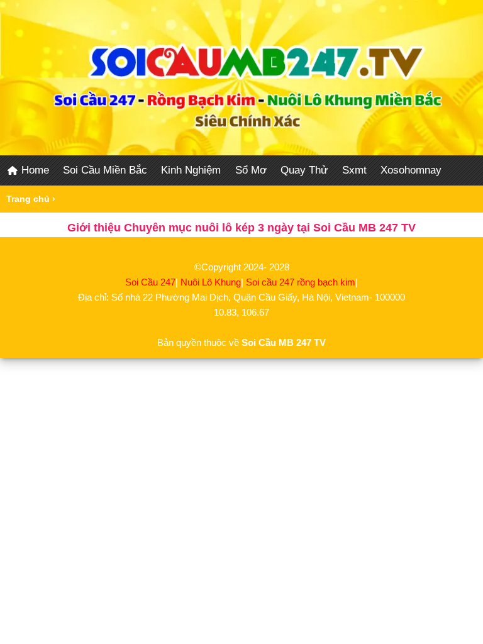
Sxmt (354, 170)
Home (33, 170)
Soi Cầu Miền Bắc (105, 170)
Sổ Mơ (251, 170)
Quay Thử (304, 170)
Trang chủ (28, 199)
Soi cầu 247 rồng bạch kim (300, 282)
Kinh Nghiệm (191, 170)
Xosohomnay (410, 170)
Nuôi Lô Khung (210, 282)
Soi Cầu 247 (150, 282)
